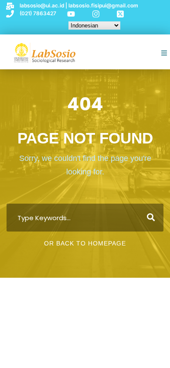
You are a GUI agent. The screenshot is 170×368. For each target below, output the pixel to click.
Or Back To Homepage (85, 243)
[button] (165, 53)
